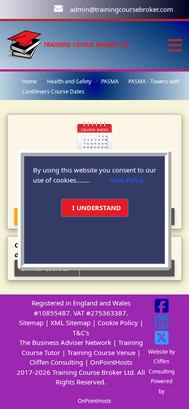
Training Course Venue (101, 352)
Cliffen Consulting (56, 362)
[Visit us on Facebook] (162, 309)
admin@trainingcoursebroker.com (121, 9)
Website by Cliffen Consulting (161, 361)
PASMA (110, 81)
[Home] (24, 45)
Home (29, 81)
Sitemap (31, 322)
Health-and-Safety (70, 81)
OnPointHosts (111, 362)
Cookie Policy (118, 322)
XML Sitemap (71, 322)
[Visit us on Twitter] (162, 341)
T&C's (81, 332)
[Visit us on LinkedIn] (162, 325)
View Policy (126, 180)
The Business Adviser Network (65, 342)
